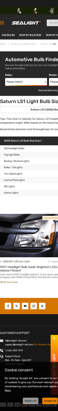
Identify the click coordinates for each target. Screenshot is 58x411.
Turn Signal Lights (13, 173)
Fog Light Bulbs (12, 154)
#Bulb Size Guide (9, 282)
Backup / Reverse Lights (16, 161)
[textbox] (26, 82)
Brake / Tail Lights (13, 167)
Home (3, 44)
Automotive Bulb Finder (23, 44)
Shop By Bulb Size (30, 35)
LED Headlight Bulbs (14, 148)
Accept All (50, 400)
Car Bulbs (8, 35)
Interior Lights (11, 192)
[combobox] (26, 82)
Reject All (30, 400)
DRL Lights (9, 186)
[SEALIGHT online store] (26, 21)
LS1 (54, 44)
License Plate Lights (14, 180)
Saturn (44, 44)
